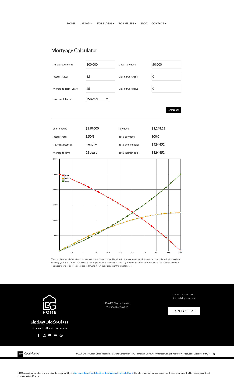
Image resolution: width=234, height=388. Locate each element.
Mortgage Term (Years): (66, 88)
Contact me (184, 311)
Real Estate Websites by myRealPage (200, 353)
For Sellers (126, 23)
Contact (158, 23)
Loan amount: (60, 128)
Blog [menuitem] (144, 23)
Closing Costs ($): (128, 76)
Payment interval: (62, 144)
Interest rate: (60, 136)
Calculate (174, 110)
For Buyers (104, 23)
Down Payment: (127, 64)
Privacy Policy (176, 353)
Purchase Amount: (63, 64)
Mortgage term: (62, 152)
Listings (85, 23)
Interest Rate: (60, 76)
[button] (38, 335)
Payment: (124, 128)
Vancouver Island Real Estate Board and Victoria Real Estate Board (103, 373)
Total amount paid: (129, 144)
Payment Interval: (62, 98)
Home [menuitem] (71, 23)
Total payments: (127, 136)
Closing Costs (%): (128, 88)
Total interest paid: (129, 152)
